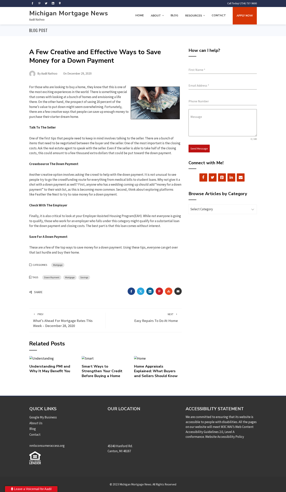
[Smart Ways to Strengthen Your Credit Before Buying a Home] (88, 358)
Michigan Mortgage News (68, 13)
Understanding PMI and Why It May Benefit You (49, 369)
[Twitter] (213, 177)
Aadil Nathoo (37, 19)
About (156, 15)
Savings (84, 277)
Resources (193, 15)
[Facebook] (203, 177)
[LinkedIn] (231, 177)
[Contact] (241, 177)
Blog (174, 15)
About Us (35, 423)
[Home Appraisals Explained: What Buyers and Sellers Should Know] (140, 358)
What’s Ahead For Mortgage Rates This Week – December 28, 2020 (63, 320)
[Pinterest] (222, 177)
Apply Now (245, 15)
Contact (219, 15)
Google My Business (43, 417)
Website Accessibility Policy (224, 437)
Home (139, 15)
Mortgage (57, 264)
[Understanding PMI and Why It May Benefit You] (41, 358)
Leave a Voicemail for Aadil (32, 489)
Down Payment (51, 277)
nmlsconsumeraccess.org (47, 445)
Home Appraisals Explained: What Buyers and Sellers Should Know (156, 371)
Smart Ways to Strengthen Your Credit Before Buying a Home (102, 371)
